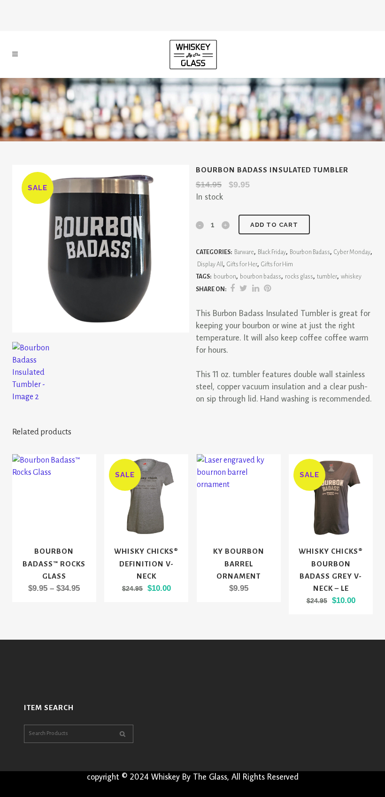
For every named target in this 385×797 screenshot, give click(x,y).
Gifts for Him (277, 264)
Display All (210, 264)
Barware (244, 252)
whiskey (351, 276)
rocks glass (299, 276)
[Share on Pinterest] (267, 289)
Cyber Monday (352, 252)
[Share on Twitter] (243, 289)
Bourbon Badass (310, 252)
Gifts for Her (242, 264)
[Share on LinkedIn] (255, 289)
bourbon (225, 276)
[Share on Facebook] (232, 289)
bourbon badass (260, 276)
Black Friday (272, 252)
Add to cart (274, 224)
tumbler (327, 276)
